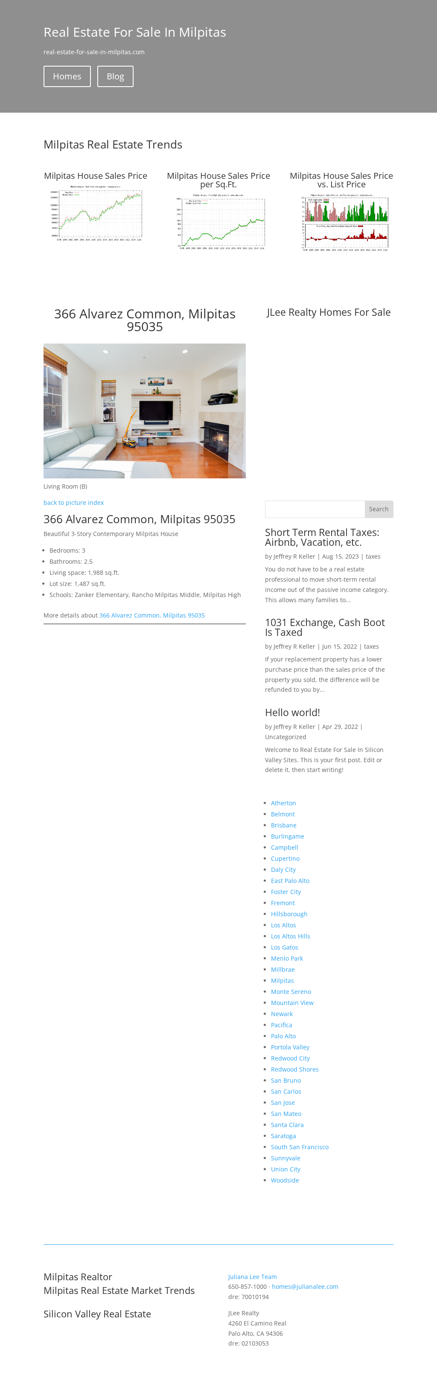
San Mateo (286, 1114)
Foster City (286, 892)
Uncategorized (285, 737)
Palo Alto (283, 1036)
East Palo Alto (290, 881)
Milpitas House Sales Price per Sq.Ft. (218, 180)
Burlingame (287, 836)
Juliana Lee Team (252, 1277)
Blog (115, 76)
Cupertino (285, 858)
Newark (282, 1014)
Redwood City (290, 1058)
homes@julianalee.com (305, 1286)
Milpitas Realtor (78, 1276)
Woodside (285, 1180)
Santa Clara (287, 1125)
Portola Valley (290, 1047)
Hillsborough (289, 914)
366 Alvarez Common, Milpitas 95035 (152, 615)
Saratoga (283, 1136)
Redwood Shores (295, 1069)
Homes (67, 76)
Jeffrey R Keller (294, 556)
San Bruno (286, 1080)
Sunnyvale (285, 1158)
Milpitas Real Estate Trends (113, 144)
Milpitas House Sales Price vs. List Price (341, 180)
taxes (373, 556)
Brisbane (284, 825)
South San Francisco (300, 1147)
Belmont (283, 814)
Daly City (283, 869)
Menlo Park (287, 958)
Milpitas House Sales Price (95, 175)
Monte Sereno (291, 992)
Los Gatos (284, 947)
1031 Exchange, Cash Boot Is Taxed (325, 627)
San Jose (283, 1102)
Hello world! (292, 712)
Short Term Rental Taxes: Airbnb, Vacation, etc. (322, 537)
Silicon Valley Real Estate (97, 1313)
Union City (285, 1169)
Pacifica (281, 1025)
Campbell (284, 847)
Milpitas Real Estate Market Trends (119, 1290)
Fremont (283, 903)
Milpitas (282, 980)
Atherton (283, 803)
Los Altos (283, 925)
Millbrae (283, 969)
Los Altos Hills (290, 936)
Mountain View (292, 1003)
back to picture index (74, 502)
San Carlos (286, 1091)
